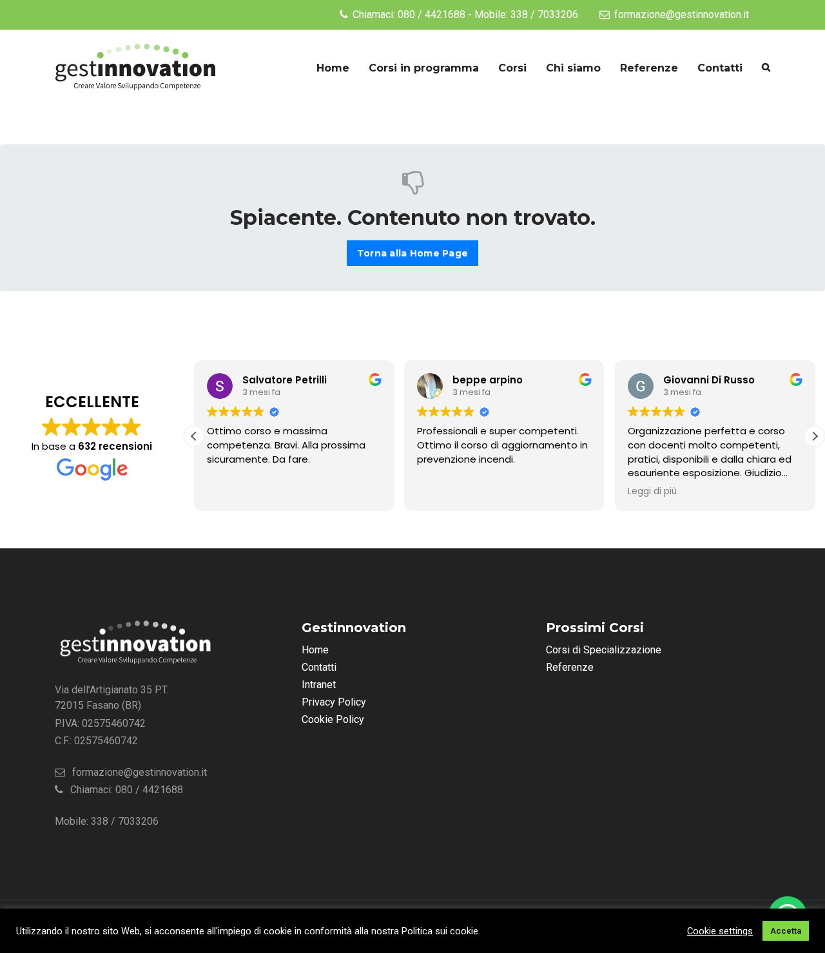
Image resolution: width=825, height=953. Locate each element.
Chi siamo (573, 68)
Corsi (512, 68)
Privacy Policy (334, 702)
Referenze (649, 68)
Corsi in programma (424, 68)
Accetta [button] (785, 931)
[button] (814, 436)
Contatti (719, 68)
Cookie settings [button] (720, 931)
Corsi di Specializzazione (603, 650)
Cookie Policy (333, 719)
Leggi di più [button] (652, 491)
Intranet (319, 685)
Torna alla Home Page (412, 253)
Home (332, 68)
